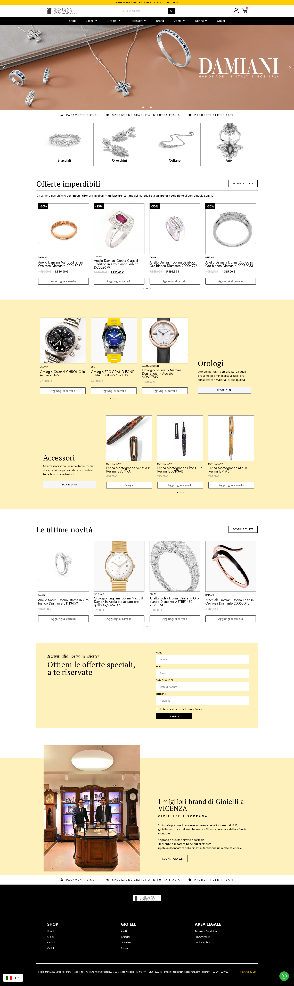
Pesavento (211, 256)
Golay (41, 594)
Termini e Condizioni (206, 931)
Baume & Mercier (150, 365)
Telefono (161, 694)
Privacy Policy (193, 709)
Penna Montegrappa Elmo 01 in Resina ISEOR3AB (179, 470)
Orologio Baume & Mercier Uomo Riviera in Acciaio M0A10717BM (229, 602)
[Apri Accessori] (144, 21)
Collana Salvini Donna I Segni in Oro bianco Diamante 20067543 (173, 602)
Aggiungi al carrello (63, 281)
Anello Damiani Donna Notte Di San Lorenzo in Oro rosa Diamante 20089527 (174, 264)
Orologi (51, 942)
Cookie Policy (202, 942)
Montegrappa (113, 463)
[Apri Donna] (206, 21)
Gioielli (50, 936)
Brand (50, 931)
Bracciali (125, 936)
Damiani (42, 257)
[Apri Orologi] (119, 21)
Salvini (153, 595)
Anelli (124, 931)
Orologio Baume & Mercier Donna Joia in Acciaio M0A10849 (161, 373)
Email (158, 667)
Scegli (129, 485)
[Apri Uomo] (183, 21)
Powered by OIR (248, 971)
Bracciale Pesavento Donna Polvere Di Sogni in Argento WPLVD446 (225, 264)
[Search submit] (171, 11)
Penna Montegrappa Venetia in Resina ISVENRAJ (128, 470)
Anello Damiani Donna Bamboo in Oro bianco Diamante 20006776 (62, 264)
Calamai (44, 366)
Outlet (50, 948)
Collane (125, 948)
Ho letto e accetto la (180, 709)
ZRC (93, 366)
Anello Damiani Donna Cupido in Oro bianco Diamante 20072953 (118, 264)
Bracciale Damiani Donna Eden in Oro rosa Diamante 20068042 (118, 602)
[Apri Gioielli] (96, 21)
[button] (4, 68)
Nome (159, 653)
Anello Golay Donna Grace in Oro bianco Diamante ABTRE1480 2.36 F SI (62, 602)
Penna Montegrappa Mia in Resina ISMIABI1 (227, 470)
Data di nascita (164, 680)
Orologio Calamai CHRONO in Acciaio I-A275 (62, 373)
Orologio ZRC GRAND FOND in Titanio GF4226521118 (113, 373)
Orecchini (126, 942)
